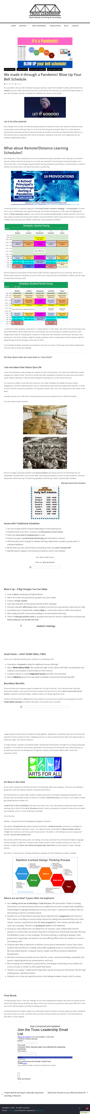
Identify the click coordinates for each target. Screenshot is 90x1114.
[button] (27, 26)
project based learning (55, 69)
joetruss (19, 84)
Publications (55, 26)
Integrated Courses (37, 674)
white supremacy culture (20, 214)
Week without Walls (21, 667)
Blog (66, 26)
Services (22, 26)
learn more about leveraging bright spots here (38, 845)
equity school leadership (37, 69)
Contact (75, 26)
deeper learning (10, 69)
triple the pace (45, 903)
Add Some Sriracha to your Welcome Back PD (67, 1092)
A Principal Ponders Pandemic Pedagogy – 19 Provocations (56, 208)
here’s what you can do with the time (23, 619)
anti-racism (57, 214)
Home (13, 26)
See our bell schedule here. (21, 835)
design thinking (22, 69)
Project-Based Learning (12, 702)
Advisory (17, 677)
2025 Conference (39, 26)
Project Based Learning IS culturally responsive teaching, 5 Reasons (24, 1094)
